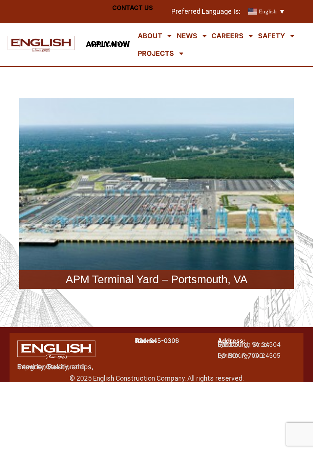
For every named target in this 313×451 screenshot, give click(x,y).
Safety (271, 36)
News (187, 36)
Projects (156, 53)
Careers (227, 36)
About (150, 36)
